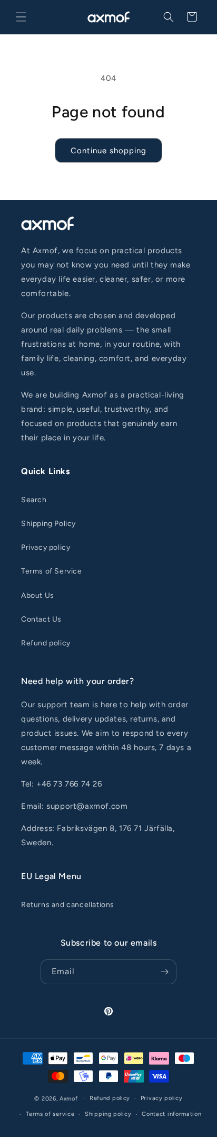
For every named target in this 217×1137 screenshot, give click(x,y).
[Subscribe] (164, 971)
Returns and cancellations (67, 904)
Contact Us (41, 619)
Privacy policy (45, 547)
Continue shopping (108, 150)
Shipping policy (108, 1114)
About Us (37, 595)
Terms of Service (51, 571)
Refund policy (46, 643)
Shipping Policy (48, 523)
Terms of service (50, 1114)
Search (34, 499)
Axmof (69, 1098)
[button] (21, 17)
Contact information (171, 1114)
